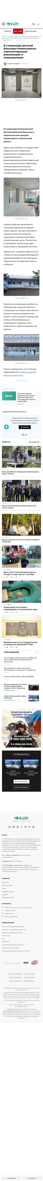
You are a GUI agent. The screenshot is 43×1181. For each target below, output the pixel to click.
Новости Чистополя (15, 981)
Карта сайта (6, 935)
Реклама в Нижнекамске (10, 948)
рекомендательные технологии (12, 1011)
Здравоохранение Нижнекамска (14, 411)
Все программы (22, 787)
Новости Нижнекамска (15, 974)
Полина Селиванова (13, 63)
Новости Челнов (29, 977)
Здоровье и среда (20, 36)
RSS (3, 939)
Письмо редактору (11, 916)
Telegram (26, 427)
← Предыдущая (11, 1178)
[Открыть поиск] (33, 24)
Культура (5, 894)
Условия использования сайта (12, 932)
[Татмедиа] (13, 963)
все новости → (35, 442)
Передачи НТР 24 (8, 897)
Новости (10, 36)
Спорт (4, 888)
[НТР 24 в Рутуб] (29, 827)
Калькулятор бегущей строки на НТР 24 (15, 951)
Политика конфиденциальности (13, 926)
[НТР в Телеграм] (25, 827)
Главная (7, 31)
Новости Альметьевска (15, 977)
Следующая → (32, 1178)
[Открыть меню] (3, 24)
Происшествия (7, 885)
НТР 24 (4, 36)
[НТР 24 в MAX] (9, 827)
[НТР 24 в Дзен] (33, 827)
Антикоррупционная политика (12, 945)
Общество (5, 882)
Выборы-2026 (30, 31)
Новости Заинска (29, 981)
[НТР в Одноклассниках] (21, 827)
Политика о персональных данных (14, 929)
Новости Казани (29, 974)
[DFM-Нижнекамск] (26, 963)
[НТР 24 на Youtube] (13, 827)
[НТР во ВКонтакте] (17, 827)
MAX (26, 435)
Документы (6, 942)
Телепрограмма (22, 781)
